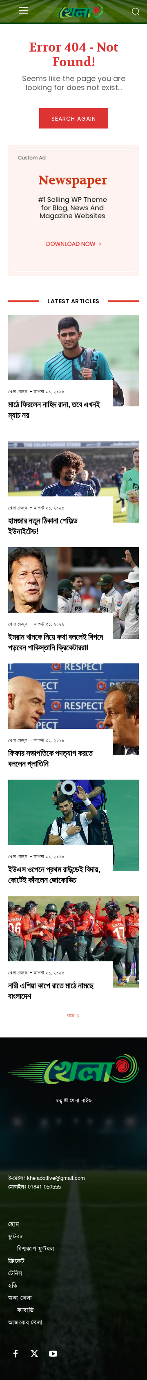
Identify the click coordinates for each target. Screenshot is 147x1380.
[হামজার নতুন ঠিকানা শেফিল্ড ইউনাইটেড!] (73, 477)
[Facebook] (15, 1354)
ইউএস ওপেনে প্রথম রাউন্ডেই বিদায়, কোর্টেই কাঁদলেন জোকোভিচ (54, 874)
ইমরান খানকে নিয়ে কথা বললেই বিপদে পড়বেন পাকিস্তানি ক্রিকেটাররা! (55, 642)
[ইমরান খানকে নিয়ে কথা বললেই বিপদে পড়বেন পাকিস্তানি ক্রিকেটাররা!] (73, 593)
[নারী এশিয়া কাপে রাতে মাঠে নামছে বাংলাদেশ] (73, 942)
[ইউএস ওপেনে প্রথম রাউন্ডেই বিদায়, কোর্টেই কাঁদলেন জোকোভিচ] (73, 825)
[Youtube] (53, 1354)
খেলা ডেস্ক (17, 391)
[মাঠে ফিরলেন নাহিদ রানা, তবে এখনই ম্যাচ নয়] (73, 360)
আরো (70, 1015)
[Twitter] (34, 1354)
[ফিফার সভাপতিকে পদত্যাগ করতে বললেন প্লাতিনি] (73, 709)
